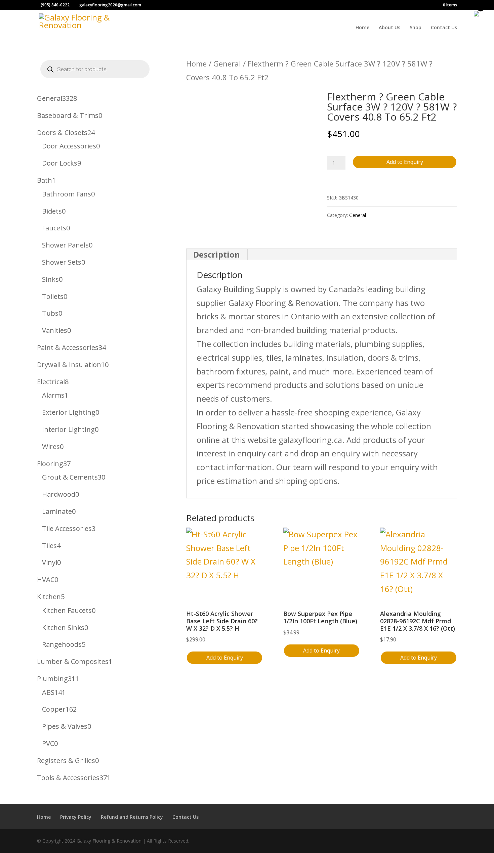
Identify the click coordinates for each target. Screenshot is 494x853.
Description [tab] (216, 254)
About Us (389, 28)
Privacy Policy (75, 817)
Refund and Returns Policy (132, 817)
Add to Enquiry (404, 162)
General (227, 63)
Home (362, 28)
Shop (415, 28)
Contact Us (444, 28)
